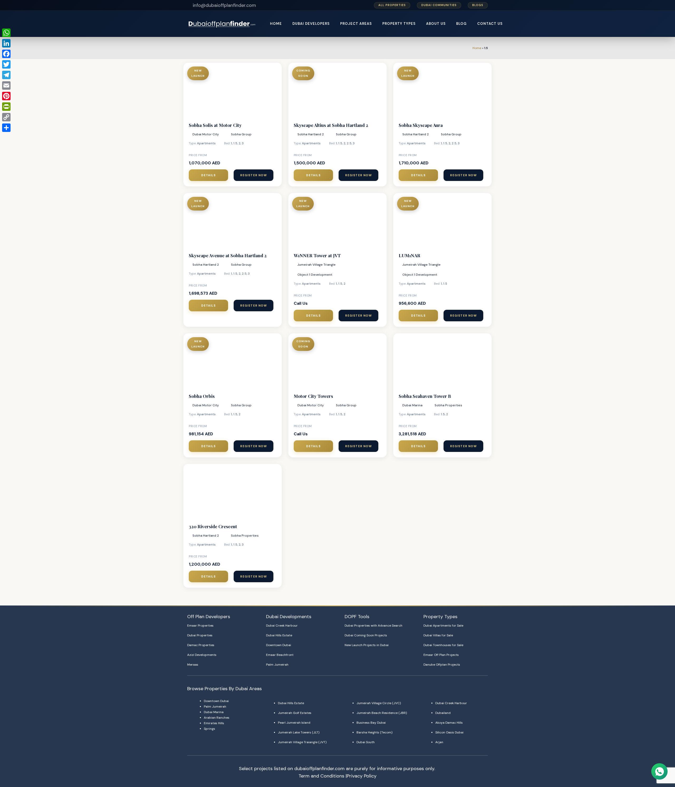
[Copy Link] (6, 117)
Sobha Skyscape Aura (421, 125)
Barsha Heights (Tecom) (374, 732)
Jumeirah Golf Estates (294, 713)
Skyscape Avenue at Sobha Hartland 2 (228, 255)
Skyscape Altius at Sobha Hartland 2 (331, 125)
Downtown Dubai (278, 645)
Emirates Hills (214, 723)
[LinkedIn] (6, 43)
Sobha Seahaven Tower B (425, 396)
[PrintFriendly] (6, 106)
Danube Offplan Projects (441, 664)
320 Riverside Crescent (213, 526)
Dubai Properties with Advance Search (373, 625)
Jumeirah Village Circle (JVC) (378, 703)
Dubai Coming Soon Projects (366, 635)
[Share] (6, 127)
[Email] (6, 85)
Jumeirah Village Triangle (316, 265)
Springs (209, 729)
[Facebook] (6, 54)
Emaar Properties (200, 625)
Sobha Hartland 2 (310, 134)
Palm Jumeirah (277, 664)
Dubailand (443, 713)
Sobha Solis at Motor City (215, 125)
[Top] (659, 758)
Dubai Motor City (205, 134)
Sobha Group (241, 134)
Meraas (192, 664)
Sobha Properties (448, 405)
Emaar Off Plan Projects (441, 655)
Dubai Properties (200, 635)
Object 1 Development (314, 275)
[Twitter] (6, 64)
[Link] (222, 23)
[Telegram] (6, 75)
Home (476, 48)
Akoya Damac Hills (449, 723)
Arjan (439, 742)
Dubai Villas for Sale (438, 635)
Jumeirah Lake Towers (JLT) (298, 732)
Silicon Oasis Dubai (449, 732)
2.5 (349, 143)
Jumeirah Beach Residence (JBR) (381, 713)
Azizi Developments (201, 655)
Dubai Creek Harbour (282, 625)
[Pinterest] (6, 96)
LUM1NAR (409, 255)
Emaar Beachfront (279, 655)
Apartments (206, 143)
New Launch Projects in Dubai (367, 645)
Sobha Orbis (202, 396)
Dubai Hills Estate (279, 635)
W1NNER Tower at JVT (317, 255)
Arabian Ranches (216, 718)
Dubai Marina (412, 405)
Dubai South (365, 742)
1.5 (235, 143)
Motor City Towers (313, 396)
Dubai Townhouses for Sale (443, 645)
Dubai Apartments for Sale (443, 625)
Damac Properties (200, 645)
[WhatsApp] (6, 32)
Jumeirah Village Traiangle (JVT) (302, 742)
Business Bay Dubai (371, 723)
